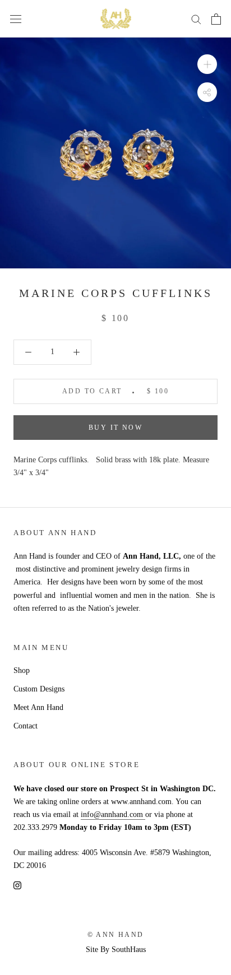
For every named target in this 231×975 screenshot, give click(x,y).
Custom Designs (38, 689)
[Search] (196, 19)
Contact (25, 726)
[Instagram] (17, 885)
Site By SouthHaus (116, 949)
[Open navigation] (15, 19)
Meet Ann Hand (38, 707)
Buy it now (115, 427)
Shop (21, 670)
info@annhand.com (113, 814)
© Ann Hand (115, 935)
